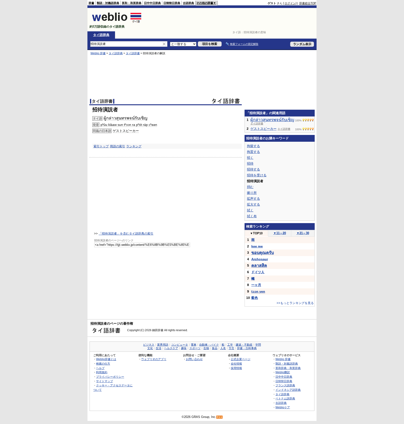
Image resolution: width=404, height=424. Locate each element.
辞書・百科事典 (247, 348)
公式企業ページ (240, 359)
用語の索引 (117, 146)
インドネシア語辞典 (288, 389)
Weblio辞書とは (106, 359)
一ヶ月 (256, 285)
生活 (158, 348)
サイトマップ (104, 381)
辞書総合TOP (307, 3)
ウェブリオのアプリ (153, 359)
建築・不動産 (244, 344)
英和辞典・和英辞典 (288, 368)
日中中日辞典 (152, 3)
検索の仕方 (103, 363)
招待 (250, 163)
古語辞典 (188, 3)
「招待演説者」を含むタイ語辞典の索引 (126, 233)
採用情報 (236, 368)
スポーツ (195, 348)
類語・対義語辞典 (108, 3)
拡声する (253, 198)
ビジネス (148, 344)
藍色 (254, 298)
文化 (150, 348)
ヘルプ (100, 368)
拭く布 (252, 216)
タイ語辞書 (133, 53)
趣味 (184, 348)
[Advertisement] (231, 19)
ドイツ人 (257, 272)
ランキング (133, 146)
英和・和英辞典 (131, 3)
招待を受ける (257, 175)
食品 (214, 348)
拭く (250, 210)
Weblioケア (282, 407)
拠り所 (252, 193)
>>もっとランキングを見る (295, 303)
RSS (219, 417)
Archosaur (259, 259)
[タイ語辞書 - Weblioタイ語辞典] (117, 22)
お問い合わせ (194, 359)
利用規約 (101, 372)
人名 (223, 348)
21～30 (302, 233)
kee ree (257, 246)
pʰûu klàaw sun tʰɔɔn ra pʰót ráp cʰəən (129, 125)
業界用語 (162, 344)
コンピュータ (179, 344)
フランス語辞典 (285, 385)
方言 (231, 348)
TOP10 (256, 233)
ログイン (290, 3)
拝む (250, 187)
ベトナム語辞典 (285, 398)
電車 (193, 344)
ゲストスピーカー (126, 131)
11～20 (279, 233)
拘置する (253, 152)
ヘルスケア (171, 348)
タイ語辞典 (101, 35)
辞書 (91, 3)
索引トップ (101, 146)
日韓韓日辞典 (171, 3)
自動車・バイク (209, 344)
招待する (253, 169)
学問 (258, 344)
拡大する (253, 204)
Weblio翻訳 (282, 372)
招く (250, 157)
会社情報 (236, 363)
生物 (206, 348)
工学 (230, 344)
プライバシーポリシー (110, 376)
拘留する (253, 146)
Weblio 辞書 (98, 53)
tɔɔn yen (258, 291)
